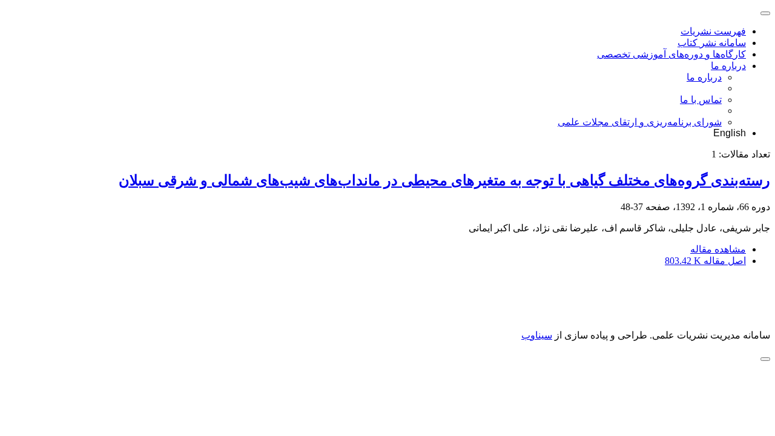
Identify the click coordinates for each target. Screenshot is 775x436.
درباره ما (728, 66)
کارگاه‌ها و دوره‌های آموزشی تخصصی (671, 54)
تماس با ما (701, 99)
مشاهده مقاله (718, 249)
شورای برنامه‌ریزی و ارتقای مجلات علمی (640, 122)
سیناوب (536, 335)
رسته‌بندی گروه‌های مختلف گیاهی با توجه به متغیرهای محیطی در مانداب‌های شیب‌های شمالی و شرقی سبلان (444, 180)
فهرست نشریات (713, 31)
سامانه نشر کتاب (712, 43)
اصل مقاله (705, 261)
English (729, 133)
